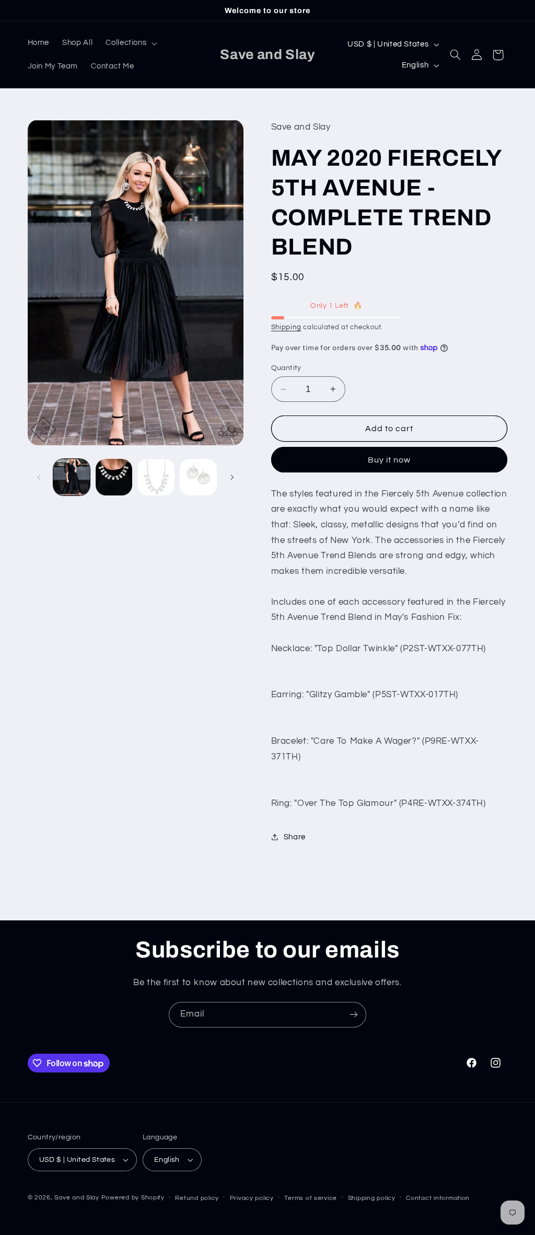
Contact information (438, 1198)
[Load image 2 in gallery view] (114, 477)
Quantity (286, 368)
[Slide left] (39, 477)
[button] (130, 43)
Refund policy (197, 1198)
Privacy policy (252, 1198)
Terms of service (310, 1198)
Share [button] (295, 837)
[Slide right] (231, 477)
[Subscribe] (354, 1015)
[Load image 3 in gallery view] (155, 477)
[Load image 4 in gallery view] (198, 477)
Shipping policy (372, 1198)
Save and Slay (76, 1198)
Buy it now (389, 460)
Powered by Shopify (133, 1198)
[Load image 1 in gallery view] (71, 477)
